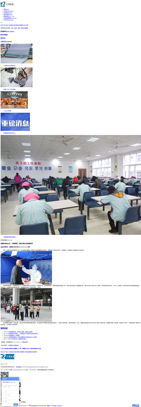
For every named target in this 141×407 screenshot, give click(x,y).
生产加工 (8, 11)
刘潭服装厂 (16, 345)
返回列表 (3, 247)
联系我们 (34, 351)
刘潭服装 (10, 345)
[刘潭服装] (7, 6)
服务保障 (16, 25)
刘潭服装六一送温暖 (14, 335)
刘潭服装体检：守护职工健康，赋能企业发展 (20, 331)
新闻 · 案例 (17, 28)
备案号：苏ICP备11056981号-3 (55, 405)
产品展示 (8, 12)
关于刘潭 (26, 25)
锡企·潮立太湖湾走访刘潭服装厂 (9, 348)
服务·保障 (8, 14)
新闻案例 (9, 16)
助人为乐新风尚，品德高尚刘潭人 (17, 338)
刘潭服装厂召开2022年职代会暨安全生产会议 (29, 348)
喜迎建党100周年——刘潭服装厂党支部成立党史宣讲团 (23, 333)
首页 (6, 9)
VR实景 (8, 19)
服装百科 (3, 38)
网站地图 (18, 367)
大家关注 (6, 41)
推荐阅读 (4, 328)
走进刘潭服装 (10, 18)
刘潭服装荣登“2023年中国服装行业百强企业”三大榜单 (23, 337)
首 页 (2, 25)
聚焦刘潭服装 (24, 28)
